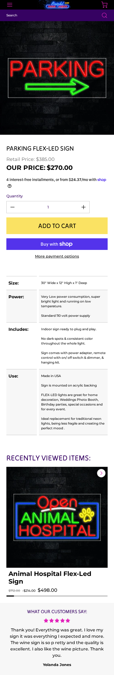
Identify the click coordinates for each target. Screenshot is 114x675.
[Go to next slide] (101, 473)
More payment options (57, 256)
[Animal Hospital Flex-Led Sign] (57, 517)
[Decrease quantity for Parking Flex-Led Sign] (12, 207)
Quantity (14, 196)
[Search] (102, 15)
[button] (18, 595)
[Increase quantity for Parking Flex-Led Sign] (83, 207)
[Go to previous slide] (89, 473)
